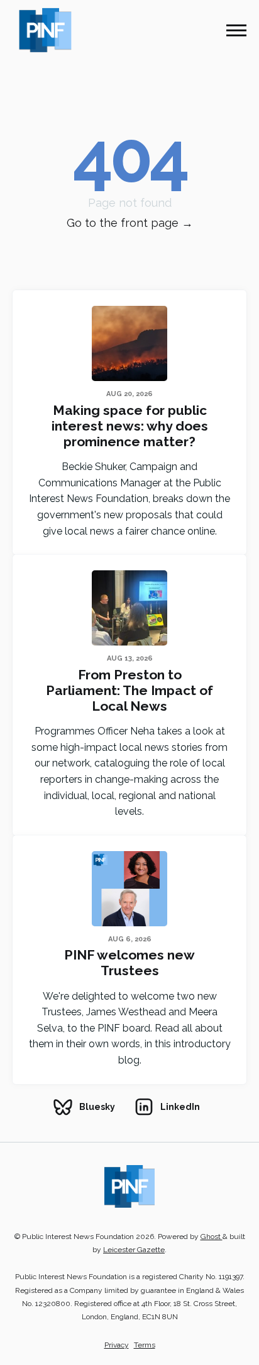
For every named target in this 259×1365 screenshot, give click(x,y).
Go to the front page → (130, 222)
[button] (236, 30)
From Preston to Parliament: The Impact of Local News (129, 690)
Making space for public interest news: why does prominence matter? (130, 425)
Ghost (212, 1236)
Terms (144, 1345)
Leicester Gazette (134, 1249)
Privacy (116, 1345)
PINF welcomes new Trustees (129, 962)
